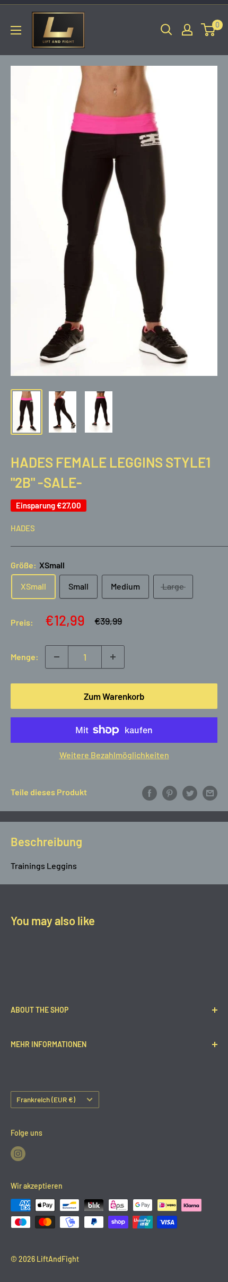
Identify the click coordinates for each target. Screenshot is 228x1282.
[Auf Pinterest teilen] (169, 792)
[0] (208, 29)
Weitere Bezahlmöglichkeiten (114, 755)
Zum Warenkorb (114, 696)
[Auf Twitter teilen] (189, 792)
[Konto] (187, 30)
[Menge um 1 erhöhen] (113, 657)
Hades (23, 528)
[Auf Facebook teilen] (149, 792)
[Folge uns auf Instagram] (18, 1153)
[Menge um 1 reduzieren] (57, 657)
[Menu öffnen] (16, 30)
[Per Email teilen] (210, 792)
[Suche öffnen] (166, 30)
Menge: (25, 657)
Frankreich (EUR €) (45, 1099)
